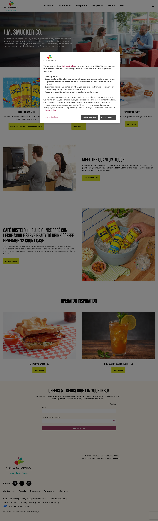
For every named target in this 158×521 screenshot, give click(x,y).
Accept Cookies (108, 117)
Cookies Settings (50, 117)
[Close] (116, 55)
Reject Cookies (89, 117)
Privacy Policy (68, 66)
